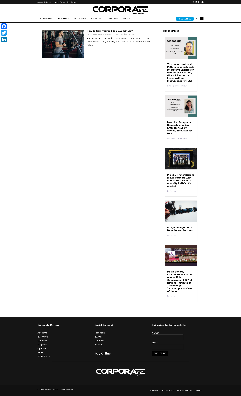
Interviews (46, 18)
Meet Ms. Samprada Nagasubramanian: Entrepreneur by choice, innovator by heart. (179, 128)
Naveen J (174, 191)
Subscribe (185, 19)
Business (63, 18)
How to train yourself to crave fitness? (110, 31)
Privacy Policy (168, 390)
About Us (42, 333)
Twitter (98, 337)
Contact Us (154, 390)
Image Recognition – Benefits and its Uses (180, 229)
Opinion (96, 18)
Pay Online (71, 2)
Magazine (80, 18)
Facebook (100, 333)
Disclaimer (199, 390)
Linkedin (99, 340)
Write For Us (60, 2)
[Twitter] (196, 2)
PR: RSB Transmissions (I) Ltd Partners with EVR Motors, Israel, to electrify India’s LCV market (180, 180)
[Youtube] (202, 2)
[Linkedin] (199, 2)
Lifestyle (112, 18)
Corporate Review (97, 34)
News (126, 18)
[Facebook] (193, 2)
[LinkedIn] (4, 39)
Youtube (99, 344)
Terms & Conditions (184, 390)
